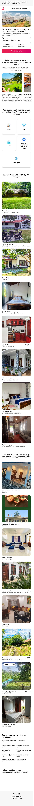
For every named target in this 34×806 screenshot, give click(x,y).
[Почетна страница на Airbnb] (3, 8)
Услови (20, 798)
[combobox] (16, 41)
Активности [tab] (22, 740)
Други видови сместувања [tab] (9, 740)
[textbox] (9, 46)
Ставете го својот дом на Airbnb (20, 8)
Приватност (14, 798)
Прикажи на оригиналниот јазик (11, 3)
